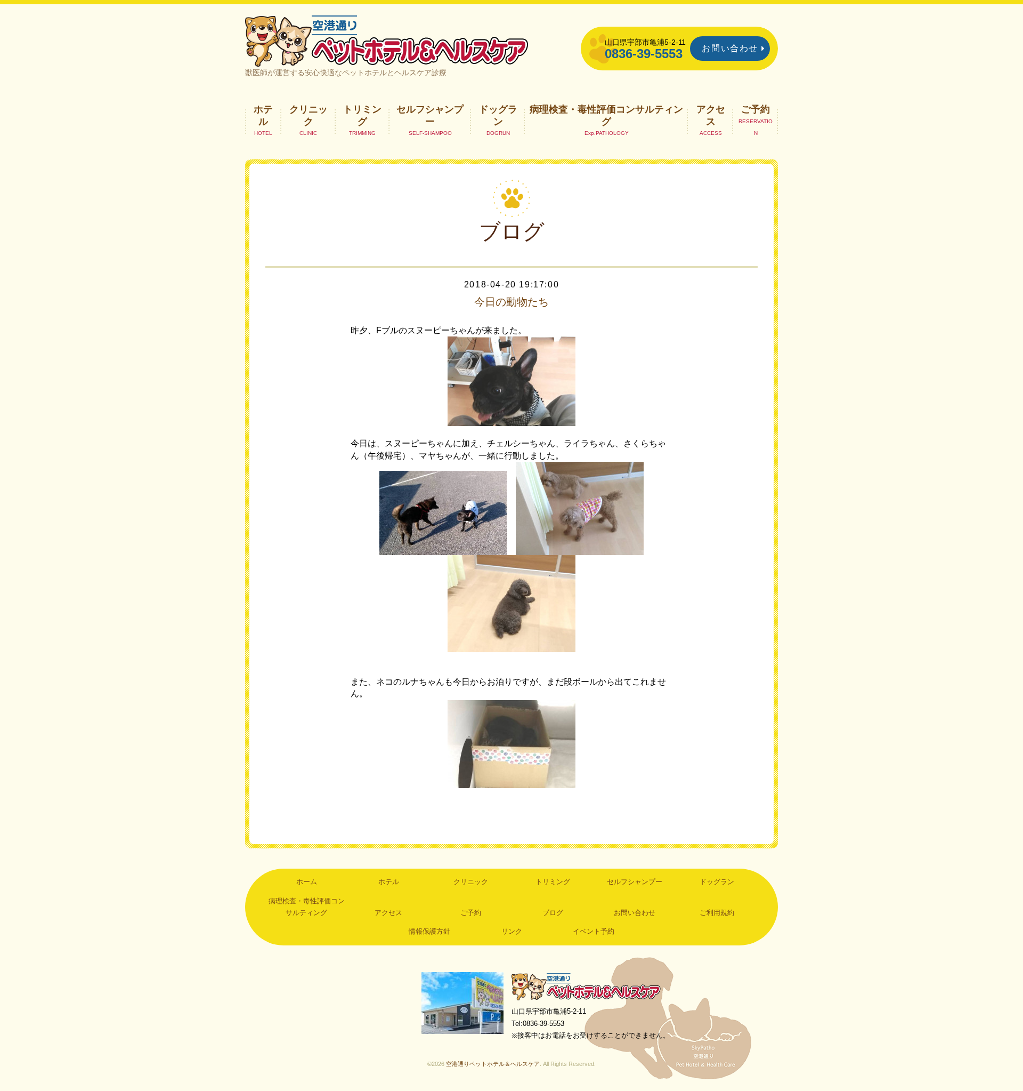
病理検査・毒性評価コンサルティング (606, 115)
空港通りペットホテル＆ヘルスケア (586, 986)
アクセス (710, 115)
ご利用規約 (717, 913)
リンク (511, 931)
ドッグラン (498, 115)
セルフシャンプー (430, 115)
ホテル (263, 115)
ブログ (552, 913)
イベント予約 (593, 931)
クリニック (308, 115)
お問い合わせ (730, 48)
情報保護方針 (429, 931)
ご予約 (755, 109)
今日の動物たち (511, 302)
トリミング (362, 115)
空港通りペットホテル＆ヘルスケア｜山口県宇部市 (387, 40)
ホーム (306, 882)
